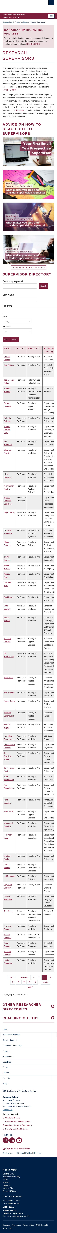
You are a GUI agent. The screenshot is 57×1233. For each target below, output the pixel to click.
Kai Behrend (9, 876)
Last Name (8, 295)
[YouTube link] (19, 1140)
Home (5, 1029)
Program (7, 306)
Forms (5, 1067)
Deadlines (7, 1062)
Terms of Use (28, 1225)
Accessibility (7, 1228)
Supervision (8, 1056)
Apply (5, 1083)
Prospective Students (22, 22)
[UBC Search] (51, 3)
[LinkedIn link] (12, 1140)
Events (6, 1182)
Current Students (10, 1040)
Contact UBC (8, 1174)
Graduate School (8, 22)
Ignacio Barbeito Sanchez (8, 500)
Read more (32, 44)
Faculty (33, 348)
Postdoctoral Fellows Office (17, 1121)
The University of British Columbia (21, 5)
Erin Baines (9, 365)
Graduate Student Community (18, 1125)
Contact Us (7, 1110)
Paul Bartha (9, 597)
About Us (6, 1078)
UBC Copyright (42, 1225)
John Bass (8, 678)
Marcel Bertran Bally (7, 429)
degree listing (21, 110)
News (5, 1179)
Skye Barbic (9, 512)
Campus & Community (12, 1045)
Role (5, 316)
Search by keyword (13, 281)
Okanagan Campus (11, 1203)
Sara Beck (8, 811)
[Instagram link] (6, 1140)
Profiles (28, 1153)
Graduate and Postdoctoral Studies (28, 1091)
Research (37, 1153)
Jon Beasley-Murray (8, 756)
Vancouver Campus (11, 1200)
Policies (6, 1073)
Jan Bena (8, 911)
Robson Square (9, 1210)
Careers (6, 1185)
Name (7, 348)
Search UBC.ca (9, 1191)
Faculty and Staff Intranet (16, 1129)
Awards (6, 1051)
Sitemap (20, 1153)
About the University (11, 1177)
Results (7, 326)
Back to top (8, 1153)
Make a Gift (8, 1188)
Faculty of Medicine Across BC (16, 1216)
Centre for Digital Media (13, 1213)
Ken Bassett (9, 692)
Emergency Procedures (12, 1225)
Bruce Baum (9, 701)
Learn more (9, 90)
